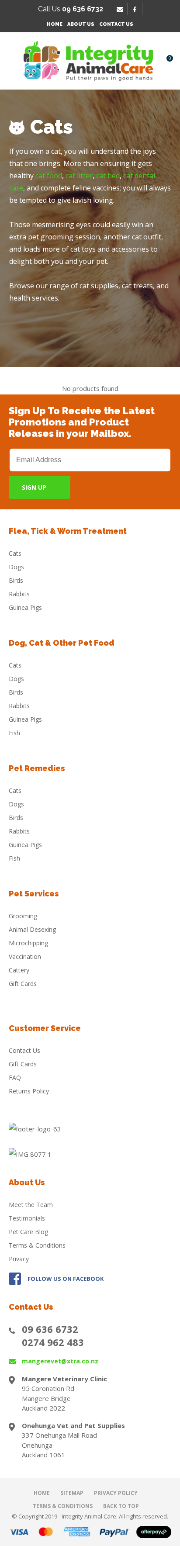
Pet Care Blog (28, 1232)
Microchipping (28, 943)
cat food (48, 175)
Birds (16, 580)
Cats (15, 553)
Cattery (19, 970)
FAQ (15, 1077)
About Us (80, 24)
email (121, 9)
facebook (137, 9)
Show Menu (14, 60)
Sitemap (71, 1493)
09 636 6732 (50, 1328)
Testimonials (27, 1218)
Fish (14, 733)
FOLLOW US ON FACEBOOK (66, 1279)
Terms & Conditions (37, 1245)
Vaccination (25, 956)
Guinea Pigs (25, 607)
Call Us (70, 9)
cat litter (79, 175)
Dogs (16, 567)
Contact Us (116, 24)
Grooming (23, 916)
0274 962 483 (53, 1342)
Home (54, 24)
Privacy (19, 1259)
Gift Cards (23, 983)
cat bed (108, 175)
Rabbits (19, 594)
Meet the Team (31, 1204)
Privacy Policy (116, 1493)
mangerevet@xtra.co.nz (60, 1361)
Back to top (121, 1506)
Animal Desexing (32, 929)
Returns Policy (29, 1091)
